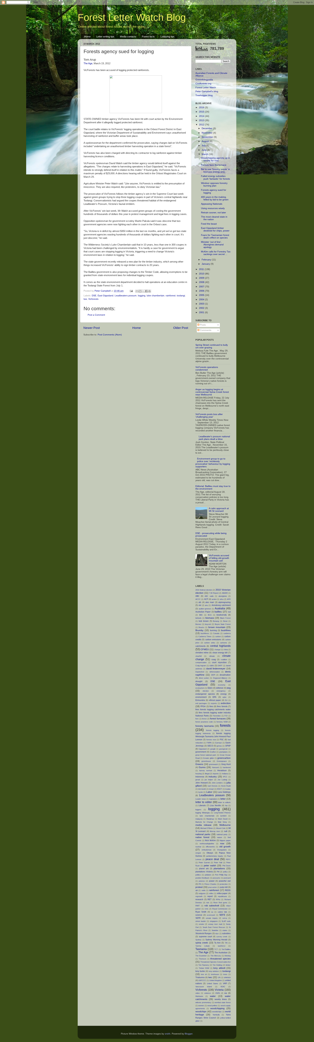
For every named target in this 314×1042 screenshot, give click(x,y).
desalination (225, 675)
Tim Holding (217, 965)
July (204, 145)
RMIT (197, 906)
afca (221, 599)
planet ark (204, 868)
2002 (202, 308)
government (200, 752)
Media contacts (128, 36)
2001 (202, 312)
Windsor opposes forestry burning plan (214, 184)
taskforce (221, 946)
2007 (202, 286)
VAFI (225, 983)
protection (224, 884)
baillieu (218, 611)
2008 (202, 282)
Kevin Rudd (226, 786)
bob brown (204, 621)
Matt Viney (222, 822)
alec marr (209, 602)
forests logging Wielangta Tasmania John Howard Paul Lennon (213, 736)
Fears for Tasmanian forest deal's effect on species (215, 236)
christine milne (202, 653)
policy (225, 872)
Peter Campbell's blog (206, 91)
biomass (209, 618)
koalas (228, 789)
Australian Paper (203, 612)
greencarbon (224, 758)
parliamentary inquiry (214, 856)
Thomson (202, 959)
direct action (204, 678)
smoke (201, 924)
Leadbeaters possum (126, 295)
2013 (202, 120)
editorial (219, 688)
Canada (216, 633)
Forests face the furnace (213, 165)
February (207, 259)
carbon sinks (209, 643)
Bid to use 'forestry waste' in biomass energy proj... (215, 170)
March (205, 154)
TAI (226, 943)
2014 (202, 116)
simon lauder (200, 921)
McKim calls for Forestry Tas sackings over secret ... (215, 252)
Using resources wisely (213, 208)
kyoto (200, 792)
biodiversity (222, 615)
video (197, 993)
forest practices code (204, 722)
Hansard (215, 767)
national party (222, 834)
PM (218, 872)
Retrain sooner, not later (213, 212)
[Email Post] (131, 291)
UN (219, 977)
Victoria (219, 989)
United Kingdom (215, 980)
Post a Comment (96, 315)
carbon (218, 636)
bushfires (226, 630)
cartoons (223, 643)
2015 (202, 111)
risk (207, 903)
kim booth (202, 789)
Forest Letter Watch (205, 87)
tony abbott (219, 968)
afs (200, 602)
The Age (88, 63)
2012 (202, 124)
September (208, 137)
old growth (225, 846)
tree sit (204, 974)
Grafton (213, 752)
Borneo (198, 624)
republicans (222, 896)
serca (224, 918)
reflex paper (222, 893)
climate (212, 656)
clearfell (198, 656)
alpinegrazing (224, 602)
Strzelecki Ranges (203, 933)
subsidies (226, 933)
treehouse (215, 974)
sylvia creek (201, 942)
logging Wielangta (202, 813)
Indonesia (199, 777)
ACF (206, 599)
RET (209, 899)
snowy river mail (215, 924)
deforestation (214, 672)
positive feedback (202, 878)
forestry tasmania (204, 726)
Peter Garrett (204, 863)
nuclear (198, 847)
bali (229, 612)
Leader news (200, 799)
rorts (206, 909)
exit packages (201, 703)
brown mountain (216, 627)
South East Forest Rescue (214, 927)
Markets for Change (204, 822)
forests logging (212, 730)
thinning (228, 956)
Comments (205, 330)
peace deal (212, 859)
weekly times (221, 999)
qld (196, 890)
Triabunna (200, 977)
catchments (200, 646)
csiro (211, 665)
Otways (210, 853)
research (199, 899)
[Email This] (137, 291)
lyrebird (223, 816)
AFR (229, 599)
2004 (202, 299)
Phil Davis (226, 866)
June (204, 150)
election (206, 691)
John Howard (201, 783)
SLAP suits (226, 921)
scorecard (211, 915)
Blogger (188, 1034)
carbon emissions (213, 639)
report (210, 896)
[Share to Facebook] (146, 291)
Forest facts (148, 36)
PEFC (228, 859)
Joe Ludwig (222, 780)
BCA (209, 615)
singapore (214, 921)
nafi (225, 831)
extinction (226, 703)
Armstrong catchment (221, 605)
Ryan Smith (200, 912)
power (212, 881)
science (198, 915)
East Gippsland (105, 295)
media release (203, 825)
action (214, 599)
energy (223, 694)
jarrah (197, 780)
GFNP (228, 746)
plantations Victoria (204, 872)
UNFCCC (202, 980)
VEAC (222, 987)
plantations (219, 868)
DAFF (220, 666)
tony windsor (214, 971)
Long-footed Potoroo (222, 813)
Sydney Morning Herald (216, 940)
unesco (227, 977)
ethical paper (215, 700)
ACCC (198, 599)
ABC (197, 596)
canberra (227, 633)
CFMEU (205, 649)
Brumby (199, 630)
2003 (202, 304)
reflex (211, 893)
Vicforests (93, 299)
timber (228, 965)
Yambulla (216, 1015)
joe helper (209, 780)
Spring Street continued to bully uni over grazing (211, 346)
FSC (222, 739)
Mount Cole (220, 828)
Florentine (217, 716)
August (205, 141)
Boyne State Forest (223, 624)
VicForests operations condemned (206, 368)
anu (206, 605)
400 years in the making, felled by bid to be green (214, 198)
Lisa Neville (215, 805)
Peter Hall (218, 863)
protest (199, 887)
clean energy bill (219, 653)
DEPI (213, 675)
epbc (225, 697)
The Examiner (201, 956)
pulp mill (224, 887)
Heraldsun (222, 770)
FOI (225, 716)
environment (201, 697)
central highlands (220, 645)
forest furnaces (218, 718)
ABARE (225, 593)
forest (204, 719)
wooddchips (217, 1012)
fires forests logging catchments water (213, 709)
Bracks (201, 627)
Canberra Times (204, 636)
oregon (198, 853)
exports (214, 703)
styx (217, 933)
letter (223, 799)
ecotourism (199, 688)
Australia (220, 608)
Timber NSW (204, 968)
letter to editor (203, 802)
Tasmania (201, 949)
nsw (222, 843)
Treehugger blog (204, 95)
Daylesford (199, 672)
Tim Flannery (203, 965)
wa (225, 993)
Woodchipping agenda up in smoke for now (215, 159)
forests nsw (211, 740)
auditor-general (205, 609)
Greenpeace (222, 761)
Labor (209, 792)
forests (225, 725)
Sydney (198, 940)
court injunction (219, 662)
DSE (94, 295)
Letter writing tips (105, 36)
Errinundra (200, 700)
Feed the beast (209, 224)
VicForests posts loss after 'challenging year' (209, 415)
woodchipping (217, 1008)
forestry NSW (222, 722)
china (226, 650)
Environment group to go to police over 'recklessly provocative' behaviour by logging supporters (212, 462)
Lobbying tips (167, 36)
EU (226, 700)
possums (216, 878)
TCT (216, 949)
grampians (223, 752)
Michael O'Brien (206, 828)
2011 (202, 269)
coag (213, 659)
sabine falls (222, 912)
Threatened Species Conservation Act (215, 962)
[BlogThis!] (140, 291)
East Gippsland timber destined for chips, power (215, 229)
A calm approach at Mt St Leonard (219, 509)
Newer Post (91, 328)
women (201, 1006)
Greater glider (208, 758)
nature (219, 837)
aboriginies (222, 596)
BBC (201, 615)
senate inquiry (212, 918)
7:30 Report (213, 593)
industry (213, 776)
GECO (210, 746)
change (217, 650)
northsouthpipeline (207, 844)
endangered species (205, 694)
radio (203, 890)
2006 (202, 291)
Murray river (215, 831)
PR (200, 884)
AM (200, 605)
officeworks (210, 847)
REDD (228, 890)
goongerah (223, 749)
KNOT (219, 789)
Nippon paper (225, 840)
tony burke (200, 971)
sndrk (167, 1034)
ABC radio (209, 596)
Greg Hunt (226, 764)
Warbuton (199, 996)
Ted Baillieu (226, 949)
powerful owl (225, 881)
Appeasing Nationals (211, 204)
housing (198, 774)
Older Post (180, 328)
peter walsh (210, 865)
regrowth (198, 896)
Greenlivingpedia (204, 79)
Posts (202, 325)
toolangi (181, 295)
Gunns (202, 767)
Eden (210, 688)
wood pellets (212, 1006)
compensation (201, 662)
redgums (202, 893)
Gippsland (203, 749)
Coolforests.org (203, 83)
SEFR (198, 918)
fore (197, 719)
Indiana (225, 774)
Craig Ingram (200, 666)
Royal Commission (219, 909)
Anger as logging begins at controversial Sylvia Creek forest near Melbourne (212, 392)
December (207, 128)
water (213, 996)
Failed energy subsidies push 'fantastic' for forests (215, 177)
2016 (202, 107)
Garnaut (218, 743)
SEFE (222, 915)
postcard (227, 878)
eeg (229, 688)
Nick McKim (210, 840)
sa (212, 912)
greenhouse (206, 761)
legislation (213, 799)
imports (216, 774)
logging (141, 295)
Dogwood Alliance (220, 678)
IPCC (225, 777)
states (224, 930)
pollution (208, 875)
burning (213, 630)
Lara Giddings (224, 792)
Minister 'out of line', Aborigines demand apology (212, 244)
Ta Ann (217, 943)
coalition (224, 660)
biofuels (198, 618)
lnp (226, 805)
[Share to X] (143, 291)
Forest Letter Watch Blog (132, 17)
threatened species (220, 958)
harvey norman (205, 770)
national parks (202, 834)
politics (198, 875)
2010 (202, 273)
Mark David (222, 819)
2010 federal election (203, 590)
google (213, 749)
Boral (225, 621)
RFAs (218, 899)
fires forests (222, 706)
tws (85, 299)
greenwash (213, 764)
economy (221, 685)
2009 (202, 278)
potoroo (202, 881)
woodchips (200, 1011)
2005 (202, 295)
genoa (219, 746)
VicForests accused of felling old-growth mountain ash (219, 558)
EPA (214, 697)
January (206, 264)
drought (198, 681)
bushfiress (205, 633)
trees (225, 974)
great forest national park (205, 755)
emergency (221, 691)
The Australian (221, 952)
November (207, 133)
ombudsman (206, 850)
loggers (198, 810)
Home (87, 36)
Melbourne (225, 825)
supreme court (205, 936)
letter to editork (224, 802)
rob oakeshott (211, 905)
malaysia (198, 819)
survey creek (221, 937)
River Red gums (220, 903)
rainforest (170, 295)
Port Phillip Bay (221, 875)
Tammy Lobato (202, 946)
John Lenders (217, 783)
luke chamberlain (155, 295)
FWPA (209, 743)
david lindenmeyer (216, 668)
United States (212, 983)
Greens (199, 764)
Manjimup (210, 819)
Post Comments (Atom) (110, 334)
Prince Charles (210, 884)
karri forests (213, 786)
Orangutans (222, 850)
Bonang (216, 621)
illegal (207, 774)
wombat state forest (223, 1002)
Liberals (202, 805)
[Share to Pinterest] (149, 291)
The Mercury (215, 956)
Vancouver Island (203, 987)
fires (211, 706)
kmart (211, 789)
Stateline (215, 930)
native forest (202, 837)
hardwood (227, 767)
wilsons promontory (203, 1002)
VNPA (217, 993)
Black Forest (225, 618)
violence (207, 993)
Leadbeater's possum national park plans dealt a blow (214, 437)
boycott (208, 624)
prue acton (212, 887)
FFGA (203, 706)
